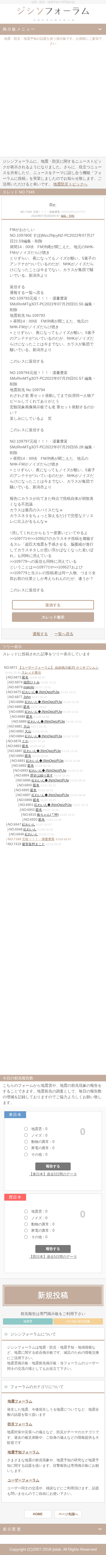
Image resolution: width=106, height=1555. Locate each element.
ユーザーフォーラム (23, 1480)
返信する (53, 605)
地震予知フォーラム (23, 1452)
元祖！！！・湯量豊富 (38, 839)
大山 (26, 726)
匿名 (25, 677)
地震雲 (27, 1321)
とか (25, 741)
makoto (28, 687)
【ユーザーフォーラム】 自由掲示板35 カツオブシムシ (58, 668)
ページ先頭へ (68, 1514)
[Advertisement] (53, 101)
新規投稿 (53, 1295)
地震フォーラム (20, 1401)
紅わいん (28, 824)
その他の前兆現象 (78, 1321)
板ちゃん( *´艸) (48, 815)
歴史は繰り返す (41, 775)
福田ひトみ (31, 682)
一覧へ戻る (63, 634)
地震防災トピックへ (70, 184)
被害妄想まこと (33, 844)
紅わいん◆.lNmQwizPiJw (41, 692)
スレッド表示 (53, 617)
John (27, 697)
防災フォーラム (20, 1424)
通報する (40, 634)
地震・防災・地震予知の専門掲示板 (53, 2)
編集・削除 (67, 215)
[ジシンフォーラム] (53, 14)
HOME (38, 1514)
